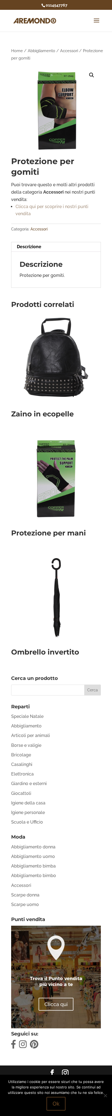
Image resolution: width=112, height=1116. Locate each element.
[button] (92, 75)
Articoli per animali (30, 735)
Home (17, 50)
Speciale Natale (27, 716)
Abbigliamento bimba (33, 866)
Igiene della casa (28, 803)
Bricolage (21, 754)
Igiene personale (28, 812)
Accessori (69, 50)
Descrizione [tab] (29, 246)
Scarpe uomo (25, 904)
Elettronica (22, 774)
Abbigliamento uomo (33, 856)
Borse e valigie (26, 745)
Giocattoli (21, 793)
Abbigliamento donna (33, 846)
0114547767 (56, 5)
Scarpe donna (25, 895)
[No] (105, 1095)
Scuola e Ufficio (27, 822)
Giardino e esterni (29, 783)
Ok (56, 1103)
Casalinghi (21, 764)
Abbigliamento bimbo (33, 875)
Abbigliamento (41, 50)
